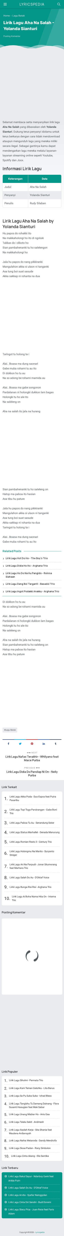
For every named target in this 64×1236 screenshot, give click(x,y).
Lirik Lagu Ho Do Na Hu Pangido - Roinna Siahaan (29, 575)
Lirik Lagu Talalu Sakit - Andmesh (26, 1122)
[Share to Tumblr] (55, 743)
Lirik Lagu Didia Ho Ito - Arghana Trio (27, 565)
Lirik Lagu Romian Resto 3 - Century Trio (31, 841)
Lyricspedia (32, 4)
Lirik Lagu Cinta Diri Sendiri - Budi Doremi (29, 1202)
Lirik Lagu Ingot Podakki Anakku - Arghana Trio (32, 591)
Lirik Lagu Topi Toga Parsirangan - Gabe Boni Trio (33, 811)
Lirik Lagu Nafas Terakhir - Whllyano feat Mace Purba (32, 758)
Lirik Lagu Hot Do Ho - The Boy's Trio (27, 558)
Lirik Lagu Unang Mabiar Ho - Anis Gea (29, 1114)
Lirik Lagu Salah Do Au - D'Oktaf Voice (29, 877)
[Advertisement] (32, 85)
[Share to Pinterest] (32, 743)
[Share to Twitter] (20, 743)
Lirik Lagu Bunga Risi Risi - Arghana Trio (30, 887)
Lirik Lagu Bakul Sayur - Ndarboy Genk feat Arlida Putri (31, 1178)
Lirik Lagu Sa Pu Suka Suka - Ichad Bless (30, 1095)
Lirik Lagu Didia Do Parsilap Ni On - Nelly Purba (32, 773)
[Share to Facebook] (8, 743)
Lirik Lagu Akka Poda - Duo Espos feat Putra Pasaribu (33, 798)
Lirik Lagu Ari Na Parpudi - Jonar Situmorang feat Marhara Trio (33, 866)
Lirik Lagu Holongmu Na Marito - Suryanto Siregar (32, 853)
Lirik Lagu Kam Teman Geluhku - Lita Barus (31, 1088)
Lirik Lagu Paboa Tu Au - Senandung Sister (32, 822)
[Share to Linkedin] (44, 743)
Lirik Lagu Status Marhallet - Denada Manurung (35, 832)
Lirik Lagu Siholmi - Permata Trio (26, 1080)
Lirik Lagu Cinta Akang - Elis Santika (30, 1156)
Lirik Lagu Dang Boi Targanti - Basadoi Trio (30, 583)
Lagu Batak (10, 730)
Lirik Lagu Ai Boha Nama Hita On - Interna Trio (34, 898)
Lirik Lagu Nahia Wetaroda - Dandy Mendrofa (33, 1140)
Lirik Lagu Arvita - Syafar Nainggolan (27, 1195)
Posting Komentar (11, 36)
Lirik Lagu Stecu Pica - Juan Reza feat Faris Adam (31, 1211)
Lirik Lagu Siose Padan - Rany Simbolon (30, 1148)
